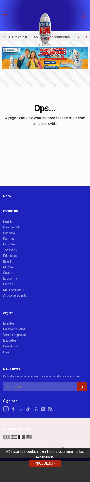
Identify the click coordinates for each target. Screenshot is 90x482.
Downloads (11, 346)
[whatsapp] (43, 409)
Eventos (8, 323)
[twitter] (20, 409)
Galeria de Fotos (14, 329)
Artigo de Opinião (15, 295)
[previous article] (86, 37)
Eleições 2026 (12, 227)
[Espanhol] (14, 437)
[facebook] (13, 409)
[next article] (78, 37)
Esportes (9, 244)
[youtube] (35, 409)
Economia (10, 278)
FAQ (6, 352)
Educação (10, 255)
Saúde (7, 273)
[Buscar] (84, 16)
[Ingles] (29, 437)
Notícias (8, 221)
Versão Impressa (15, 335)
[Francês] (21, 437)
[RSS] (50, 409)
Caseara (9, 233)
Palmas (8, 238)
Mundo (8, 267)
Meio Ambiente (13, 290)
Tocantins (10, 250)
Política (8, 284)
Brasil (7, 261)
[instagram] (6, 409)
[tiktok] (28, 409)
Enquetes (9, 340)
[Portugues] (6, 437)
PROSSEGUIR (45, 463)
